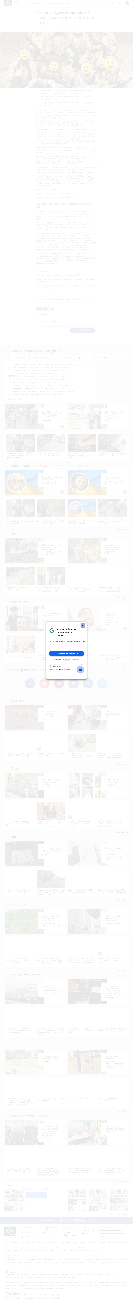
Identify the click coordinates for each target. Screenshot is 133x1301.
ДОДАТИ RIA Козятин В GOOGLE (66, 653)
